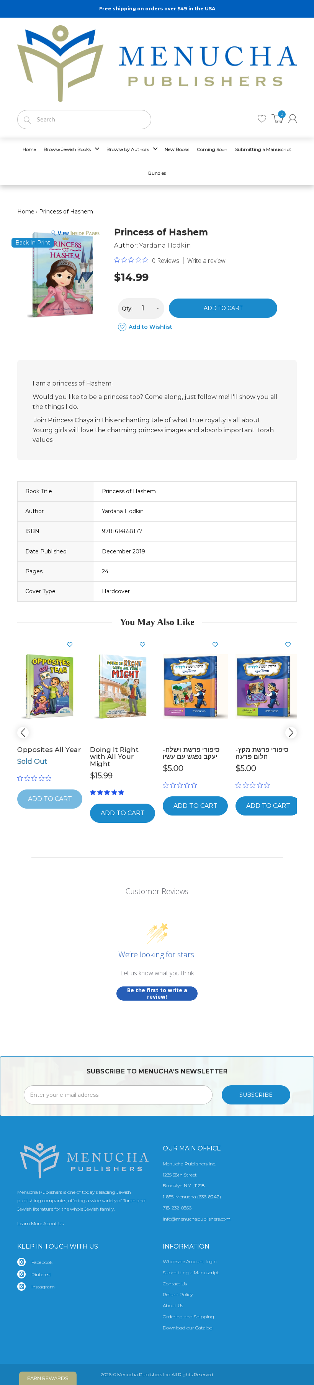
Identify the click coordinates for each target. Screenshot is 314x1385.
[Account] (292, 118)
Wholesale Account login (190, 1261)
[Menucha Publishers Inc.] (157, 62)
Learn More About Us (40, 1223)
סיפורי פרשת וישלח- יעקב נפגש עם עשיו (191, 753)
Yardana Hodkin (165, 245)
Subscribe (256, 1094)
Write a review (206, 260)
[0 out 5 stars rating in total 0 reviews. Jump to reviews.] (36, 778)
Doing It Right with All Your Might (114, 757)
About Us (173, 1305)
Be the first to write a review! (157, 993)
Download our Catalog (188, 1328)
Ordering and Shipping (188, 1316)
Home (25, 211)
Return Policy (178, 1294)
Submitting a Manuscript (191, 1272)
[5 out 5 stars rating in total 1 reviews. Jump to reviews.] (108, 792)
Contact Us (175, 1284)
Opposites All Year (49, 749)
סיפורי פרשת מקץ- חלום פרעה (262, 753)
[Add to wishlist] (72, 644)
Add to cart (223, 308)
